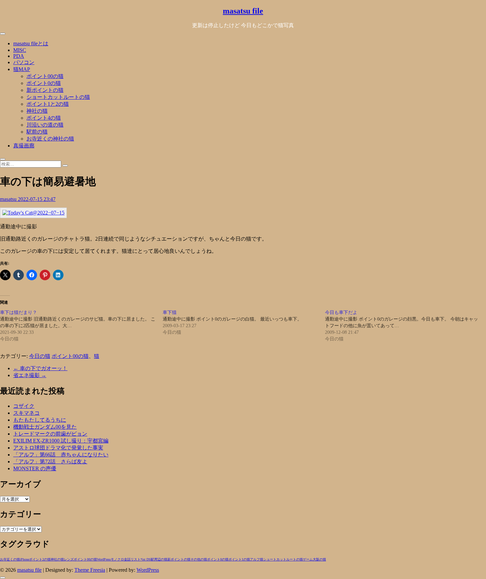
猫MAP (21, 69)
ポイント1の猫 (239, 559)
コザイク (23, 406)
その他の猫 (198, 559)
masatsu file (243, 11)
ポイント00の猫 (44, 76)
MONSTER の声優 (34, 468)
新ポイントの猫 (44, 90)
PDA (18, 56)
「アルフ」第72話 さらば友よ (50, 461)
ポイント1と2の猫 (47, 104)
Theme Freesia (89, 570)
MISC (19, 50)
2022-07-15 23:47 (37, 199)
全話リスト (132, 559)
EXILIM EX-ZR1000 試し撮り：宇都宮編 (60, 441)
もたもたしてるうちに (39, 420)
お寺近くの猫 (10, 559)
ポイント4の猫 (43, 118)
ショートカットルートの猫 (58, 97)
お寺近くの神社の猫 (50, 138)
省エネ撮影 (29, 375)
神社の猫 (37, 111)
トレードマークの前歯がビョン (50, 434)
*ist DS (146, 559)
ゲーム (308, 559)
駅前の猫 (37, 132)
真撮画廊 (23, 145)
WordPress (104, 559)
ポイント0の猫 (43, 83)
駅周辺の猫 (159, 559)
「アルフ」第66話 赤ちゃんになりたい (60, 454)
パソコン (23, 62)
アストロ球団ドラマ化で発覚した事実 (58, 447)
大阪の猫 (319, 559)
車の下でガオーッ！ (40, 368)
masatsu (9, 199)
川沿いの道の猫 (44, 125)
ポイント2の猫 (40, 559)
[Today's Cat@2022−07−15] (33, 212)
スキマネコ (26, 413)
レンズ (69, 559)
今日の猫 (39, 356)
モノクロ (117, 559)
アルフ (255, 559)
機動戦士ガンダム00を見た (45, 427)
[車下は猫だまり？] (81, 325)
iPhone (24, 559)
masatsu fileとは (30, 43)
